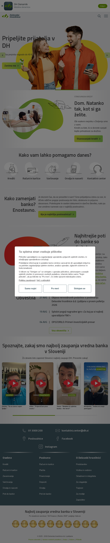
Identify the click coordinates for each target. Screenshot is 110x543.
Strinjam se (79, 288)
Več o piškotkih (43, 280)
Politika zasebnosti (27, 280)
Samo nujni (30, 288)
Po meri (55, 288)
